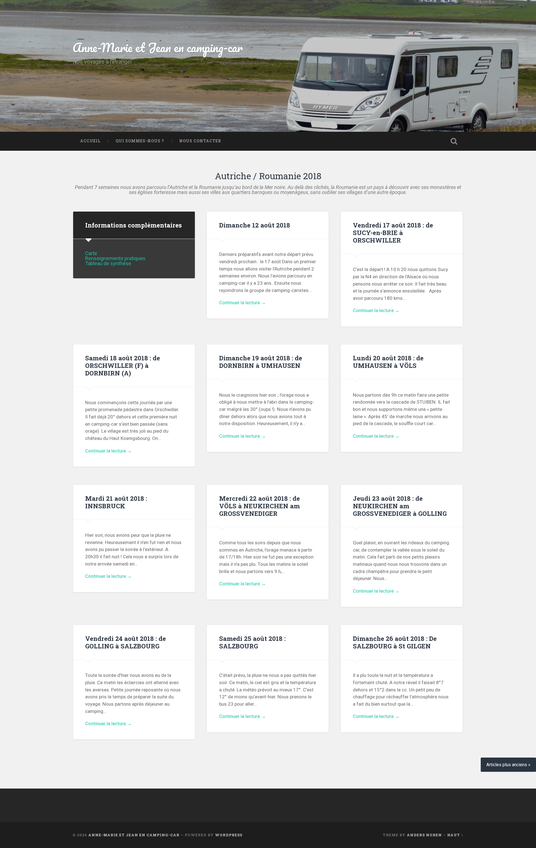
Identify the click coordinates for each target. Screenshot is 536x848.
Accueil (90, 140)
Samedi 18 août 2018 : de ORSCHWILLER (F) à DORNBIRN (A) (122, 365)
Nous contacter (200, 140)
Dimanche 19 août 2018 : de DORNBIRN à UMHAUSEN (260, 362)
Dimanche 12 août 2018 (254, 225)
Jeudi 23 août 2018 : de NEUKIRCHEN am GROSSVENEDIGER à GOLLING (400, 506)
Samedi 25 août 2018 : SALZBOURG (252, 642)
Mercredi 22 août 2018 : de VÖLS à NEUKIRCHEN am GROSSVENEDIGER (259, 506)
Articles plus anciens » (508, 764)
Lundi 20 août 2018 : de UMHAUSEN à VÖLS (388, 362)
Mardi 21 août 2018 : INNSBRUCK (116, 502)
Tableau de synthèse (108, 263)
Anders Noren (424, 835)
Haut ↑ (455, 835)
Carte (91, 253)
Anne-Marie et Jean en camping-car (158, 47)
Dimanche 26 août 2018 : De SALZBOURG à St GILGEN (395, 642)
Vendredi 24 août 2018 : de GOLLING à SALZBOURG (125, 642)
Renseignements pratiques (115, 258)
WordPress (228, 835)
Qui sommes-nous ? (140, 140)
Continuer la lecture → (242, 302)
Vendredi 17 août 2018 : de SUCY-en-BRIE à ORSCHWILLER (393, 232)
